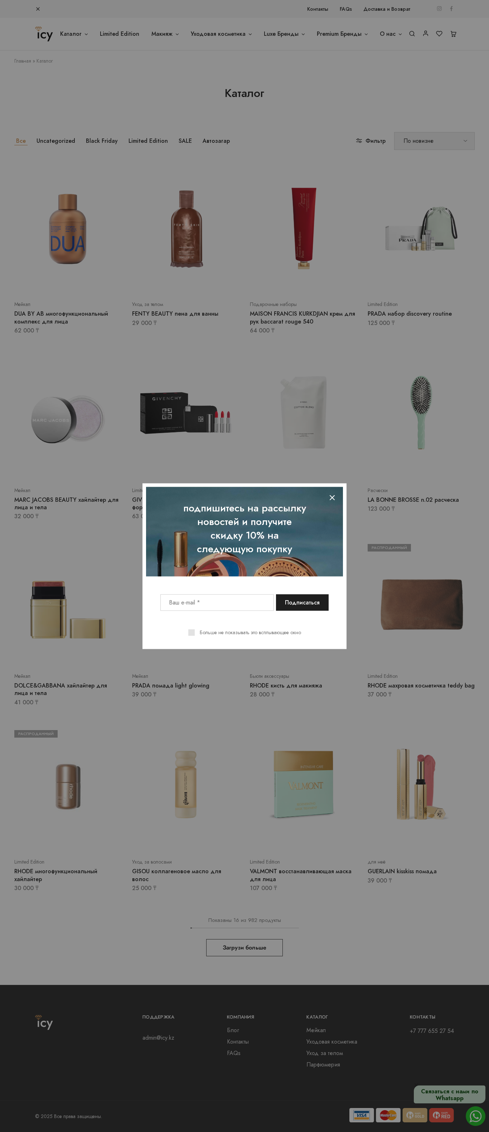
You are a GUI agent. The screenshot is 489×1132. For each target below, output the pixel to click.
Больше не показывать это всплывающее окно (250, 632)
